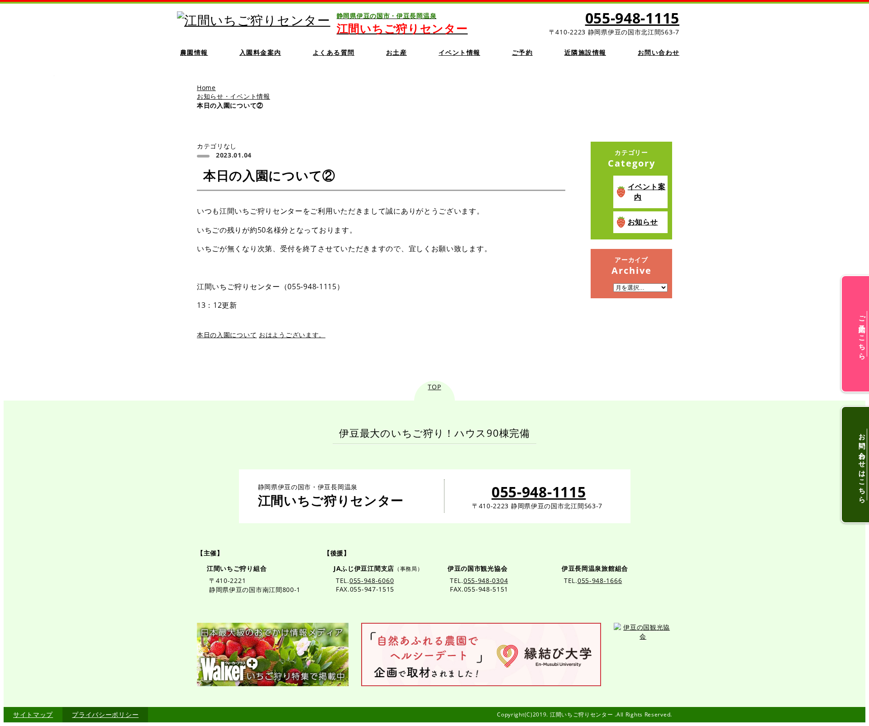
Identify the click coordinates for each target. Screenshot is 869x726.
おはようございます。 (292, 334)
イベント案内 (647, 192)
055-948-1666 (600, 580)
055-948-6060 (371, 580)
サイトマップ (33, 714)
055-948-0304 (485, 580)
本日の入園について (227, 334)
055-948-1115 (632, 18)
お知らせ (643, 222)
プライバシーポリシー (105, 714)
